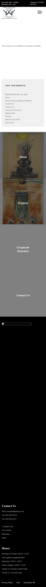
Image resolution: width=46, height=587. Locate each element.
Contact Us (9, 107)
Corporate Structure (13, 110)
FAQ (18, 583)
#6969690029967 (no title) (16, 94)
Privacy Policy (7, 583)
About (7, 98)
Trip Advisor (28, 583)
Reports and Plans (12, 119)
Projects (8, 116)
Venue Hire (9, 123)
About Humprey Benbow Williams (18, 101)
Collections (9, 104)
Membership (10, 113)
